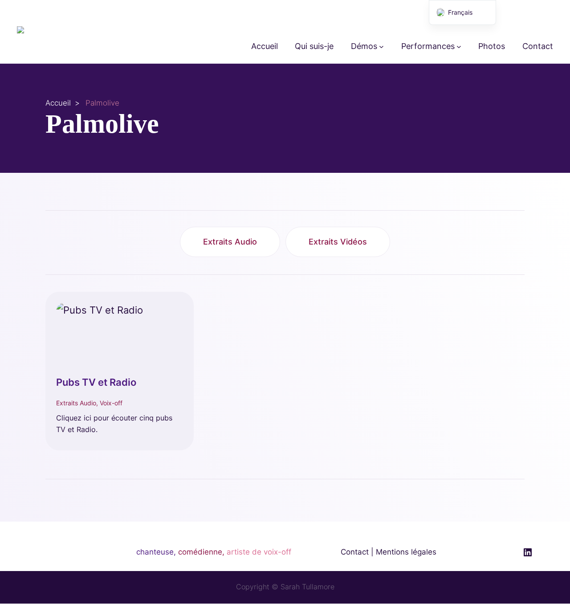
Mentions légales (406, 551)
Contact (355, 551)
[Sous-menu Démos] (381, 46)
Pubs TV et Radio (96, 382)
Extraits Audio (230, 241)
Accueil (58, 102)
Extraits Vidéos (338, 241)
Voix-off (111, 403)
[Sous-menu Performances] (458, 46)
